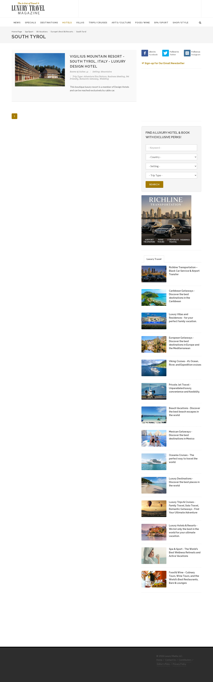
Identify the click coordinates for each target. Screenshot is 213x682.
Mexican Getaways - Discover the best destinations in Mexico (181, 435)
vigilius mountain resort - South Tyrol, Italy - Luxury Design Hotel (97, 61)
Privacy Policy (179, 664)
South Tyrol (81, 31)
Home (159, 660)
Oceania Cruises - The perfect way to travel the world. (183, 458)
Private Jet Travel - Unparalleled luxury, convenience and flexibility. (184, 388)
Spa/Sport (29, 31)
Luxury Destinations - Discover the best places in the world (184, 482)
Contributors (185, 660)
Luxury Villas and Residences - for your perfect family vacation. (183, 318)
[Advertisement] (139, 8)
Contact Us (170, 660)
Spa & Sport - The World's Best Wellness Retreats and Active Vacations (184, 552)
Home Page (17, 31)
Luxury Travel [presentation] (154, 259)
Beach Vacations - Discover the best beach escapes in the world (184, 411)
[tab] (154, 258)
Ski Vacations (42, 31)
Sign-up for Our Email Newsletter (165, 63)
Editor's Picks (163, 664)
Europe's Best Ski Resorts (62, 31)
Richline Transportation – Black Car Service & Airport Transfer (184, 271)
